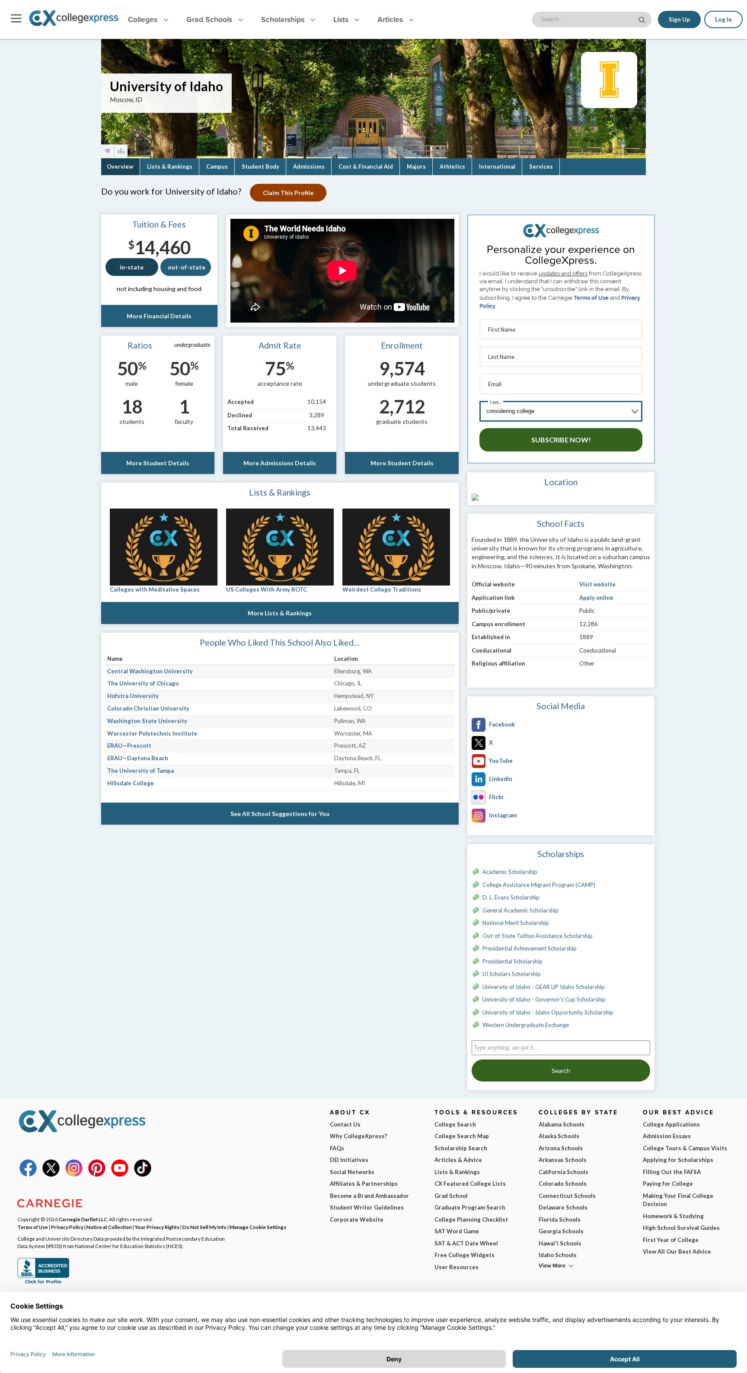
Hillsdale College (130, 783)
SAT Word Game (456, 1231)
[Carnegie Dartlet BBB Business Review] (43, 1283)
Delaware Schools (563, 1207)
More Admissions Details (279, 463)
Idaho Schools (558, 1254)
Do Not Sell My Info (204, 1227)
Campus (217, 166)
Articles (391, 19)
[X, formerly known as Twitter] (51, 1174)
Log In (723, 19)
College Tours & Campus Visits (685, 1148)
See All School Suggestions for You (279, 813)
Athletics (452, 166)
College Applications (671, 1124)
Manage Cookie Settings (258, 1227)
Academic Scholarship (509, 871)
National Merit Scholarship (515, 922)
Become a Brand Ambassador (369, 1195)
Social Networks (352, 1171)
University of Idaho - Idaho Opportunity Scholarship (547, 1012)
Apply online (596, 597)
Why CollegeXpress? (358, 1136)
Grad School (451, 1195)
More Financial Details (159, 316)
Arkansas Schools (563, 1159)
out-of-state (186, 267)
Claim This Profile (288, 192)
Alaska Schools (559, 1136)
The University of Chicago (143, 683)
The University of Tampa (140, 770)
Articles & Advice (458, 1159)
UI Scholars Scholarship (511, 973)
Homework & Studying (673, 1216)
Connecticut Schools (567, 1195)
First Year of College (671, 1239)
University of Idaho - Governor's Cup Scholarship (544, 999)
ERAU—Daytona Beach (137, 758)
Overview (120, 166)
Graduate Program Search (469, 1207)
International (497, 166)
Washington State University (147, 720)
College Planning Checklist (471, 1219)
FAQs (337, 1148)
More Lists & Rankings (280, 613)
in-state (132, 267)
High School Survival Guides (681, 1227)
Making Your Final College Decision (678, 1200)
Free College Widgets (464, 1254)
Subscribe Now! (561, 439)
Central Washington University (150, 671)
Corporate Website (356, 1219)
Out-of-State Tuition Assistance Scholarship (537, 935)
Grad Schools (210, 19)
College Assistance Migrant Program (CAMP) (538, 884)
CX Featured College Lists (470, 1183)
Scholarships (283, 19)
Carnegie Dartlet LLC (83, 1219)
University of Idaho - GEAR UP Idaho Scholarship (543, 986)
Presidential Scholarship (512, 961)
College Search (455, 1124)
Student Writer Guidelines (367, 1207)
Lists (342, 19)
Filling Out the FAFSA (672, 1171)
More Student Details (157, 463)
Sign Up (679, 19)
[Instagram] (74, 1174)
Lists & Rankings (169, 166)
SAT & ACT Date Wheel (466, 1243)
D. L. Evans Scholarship (511, 897)
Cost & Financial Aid (365, 166)
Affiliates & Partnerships (364, 1183)
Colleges (142, 19)
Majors (416, 166)
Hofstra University (133, 695)
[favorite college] (107, 151)
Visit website (597, 584)
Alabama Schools (561, 1124)
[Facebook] (28, 1174)
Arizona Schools (561, 1148)
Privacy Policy (67, 1227)
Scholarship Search (460, 1148)
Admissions (309, 166)
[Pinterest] (97, 1174)
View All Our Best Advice (677, 1251)
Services (541, 166)
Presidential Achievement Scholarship (529, 948)
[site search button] (643, 19)
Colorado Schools (563, 1183)
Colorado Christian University (148, 708)
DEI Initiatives (349, 1159)
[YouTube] (120, 1174)
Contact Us (345, 1124)
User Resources (456, 1267)
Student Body (260, 166)
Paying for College (668, 1183)
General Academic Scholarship (520, 910)
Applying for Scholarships (678, 1159)
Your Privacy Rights (157, 1227)
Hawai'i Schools (560, 1243)
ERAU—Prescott (129, 745)
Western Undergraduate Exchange (525, 1024)
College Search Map (461, 1136)
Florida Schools (560, 1219)
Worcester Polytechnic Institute (152, 733)
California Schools (563, 1171)
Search (561, 1070)
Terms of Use (591, 297)
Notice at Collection (109, 1227)
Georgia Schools (561, 1231)
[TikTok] (142, 1174)
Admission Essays (667, 1136)
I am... (495, 402)
